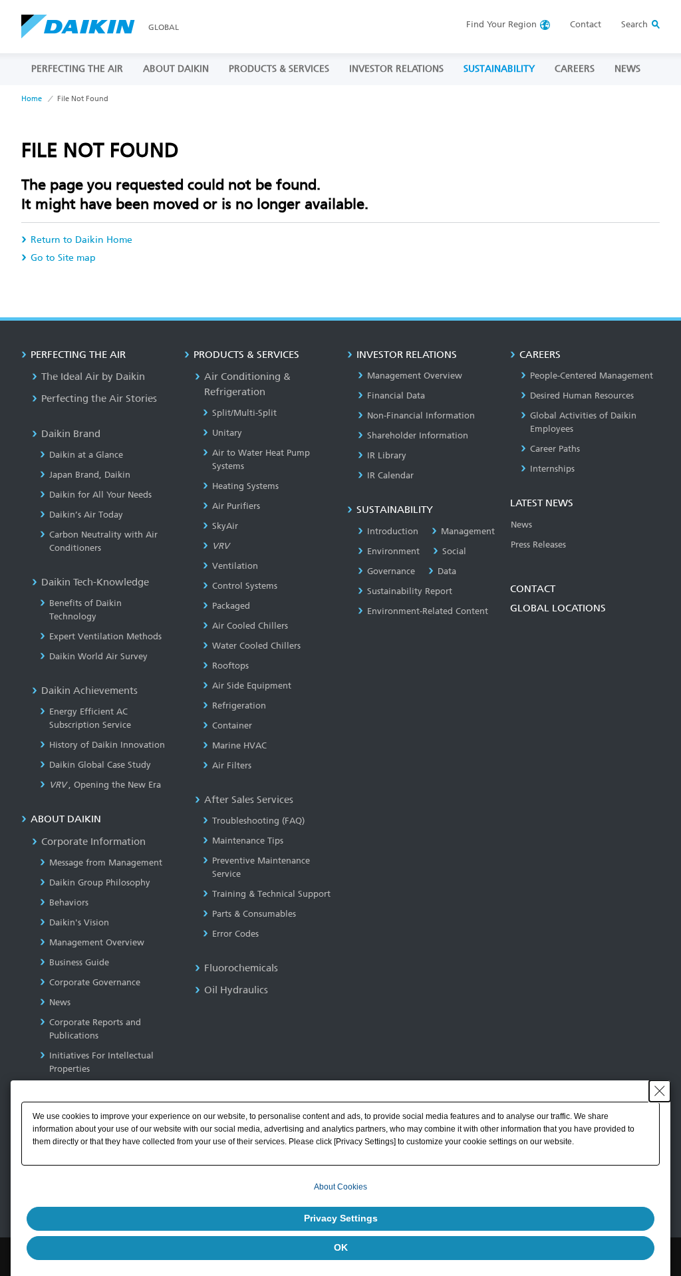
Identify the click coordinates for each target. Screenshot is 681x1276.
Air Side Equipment (251, 686)
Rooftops (230, 666)
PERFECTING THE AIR (77, 69)
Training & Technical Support (271, 894)
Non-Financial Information (421, 415)
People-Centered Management (591, 376)
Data (447, 571)
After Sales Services (248, 800)
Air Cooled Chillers (250, 626)
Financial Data (396, 395)
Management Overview (96, 942)
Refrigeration (239, 706)
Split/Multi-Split (244, 413)
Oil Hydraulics (236, 990)
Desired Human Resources (582, 395)
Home (31, 98)
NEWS (627, 69)
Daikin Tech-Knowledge (95, 582)
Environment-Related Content (427, 611)
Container (232, 725)
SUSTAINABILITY (499, 69)
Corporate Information (93, 842)
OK (341, 1247)
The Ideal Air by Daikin (93, 377)
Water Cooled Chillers (256, 646)
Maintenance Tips (247, 841)
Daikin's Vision (79, 922)
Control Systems (244, 586)
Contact (585, 24)
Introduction (392, 531)
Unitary (227, 433)
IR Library (386, 455)
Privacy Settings (341, 1218)
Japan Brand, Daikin (89, 475)
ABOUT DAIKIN (176, 69)
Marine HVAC (239, 745)
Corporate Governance (94, 982)
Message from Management (105, 863)
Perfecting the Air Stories (99, 398)
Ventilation (235, 566)
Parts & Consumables (254, 914)
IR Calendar (390, 475)
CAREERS (575, 69)
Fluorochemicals (241, 968)
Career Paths (555, 449)
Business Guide (79, 962)
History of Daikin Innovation (107, 745)
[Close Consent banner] (659, 1091)
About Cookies (340, 1187)
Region (501, 24)
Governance (391, 571)
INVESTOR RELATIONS (396, 69)
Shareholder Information (417, 435)
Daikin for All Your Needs (100, 495)
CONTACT (532, 589)
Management (468, 531)
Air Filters (231, 765)
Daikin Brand (70, 434)
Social (454, 551)
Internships (552, 469)
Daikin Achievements (89, 691)
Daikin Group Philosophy (99, 882)
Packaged (231, 606)
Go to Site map (63, 257)
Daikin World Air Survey (98, 656)
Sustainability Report (409, 591)
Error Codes (235, 934)
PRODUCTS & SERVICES (279, 69)
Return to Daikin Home (81, 239)
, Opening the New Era (105, 785)
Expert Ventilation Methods (105, 636)
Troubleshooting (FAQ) (258, 821)
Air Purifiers (236, 506)
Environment (393, 551)
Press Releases (538, 545)
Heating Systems (245, 486)
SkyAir (225, 526)
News (59, 1002)
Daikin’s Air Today (86, 515)
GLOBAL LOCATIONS (558, 608)
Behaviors (68, 902)
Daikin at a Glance (86, 455)
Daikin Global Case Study (100, 765)
